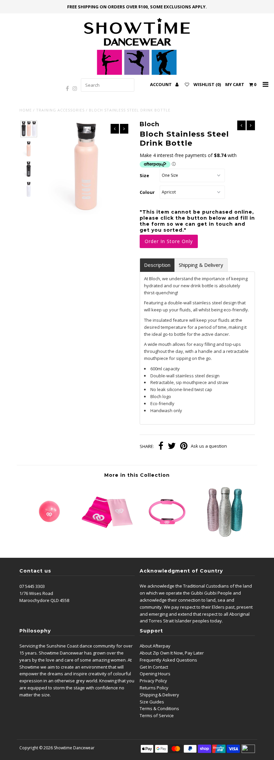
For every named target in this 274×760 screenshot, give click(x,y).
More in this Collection (137, 475)
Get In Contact (154, 667)
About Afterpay (155, 646)
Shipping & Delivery (201, 265)
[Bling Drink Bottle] (225, 537)
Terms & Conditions (159, 708)
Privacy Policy (153, 681)
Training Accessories (60, 109)
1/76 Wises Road (36, 593)
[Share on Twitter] (172, 447)
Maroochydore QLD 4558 (44, 600)
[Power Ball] (49, 537)
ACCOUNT (161, 84)
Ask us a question (209, 446)
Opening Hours (155, 674)
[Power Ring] (166, 537)
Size (144, 175)
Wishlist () (207, 84)
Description (157, 265)
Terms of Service (157, 715)
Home (25, 109)
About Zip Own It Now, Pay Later (172, 653)
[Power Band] (108, 537)
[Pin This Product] (183, 447)
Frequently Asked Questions (168, 660)
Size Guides (152, 702)
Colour (147, 192)
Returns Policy (154, 688)
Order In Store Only (169, 241)
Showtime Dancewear (74, 748)
